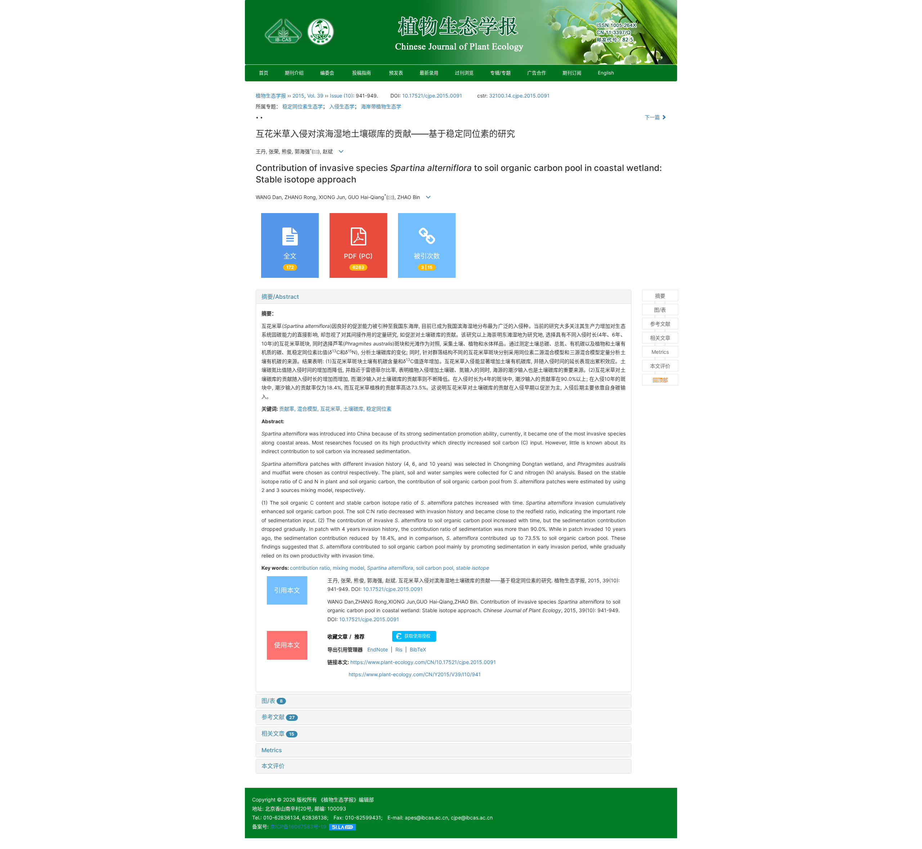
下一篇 (653, 117)
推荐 (359, 636)
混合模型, (308, 409)
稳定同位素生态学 (302, 106)
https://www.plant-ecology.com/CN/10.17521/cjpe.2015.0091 (423, 662)
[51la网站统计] (342, 826)
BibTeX (418, 649)
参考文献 (278, 717)
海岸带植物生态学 (381, 106)
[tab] (443, 297)
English (606, 73)
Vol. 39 (315, 95)
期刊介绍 (294, 73)
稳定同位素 (378, 409)
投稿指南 (361, 73)
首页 (263, 73)
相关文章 (277, 733)
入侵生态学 (341, 106)
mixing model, (350, 568)
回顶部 (660, 380)
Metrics (271, 750)
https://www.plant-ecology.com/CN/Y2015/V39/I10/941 (415, 674)
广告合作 (536, 73)
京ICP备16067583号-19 (298, 826)
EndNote (377, 649)
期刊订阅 (572, 73)
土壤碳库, (354, 409)
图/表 (272, 700)
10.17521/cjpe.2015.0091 (432, 95)
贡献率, (288, 409)
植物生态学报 (271, 95)
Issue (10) (341, 95)
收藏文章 (337, 636)
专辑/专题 (500, 73)
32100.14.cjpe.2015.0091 (519, 95)
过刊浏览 (464, 73)
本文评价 (273, 765)
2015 (298, 95)
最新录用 (429, 73)
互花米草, (331, 409)
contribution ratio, (311, 568)
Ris (398, 649)
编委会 (327, 73)
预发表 (396, 73)
